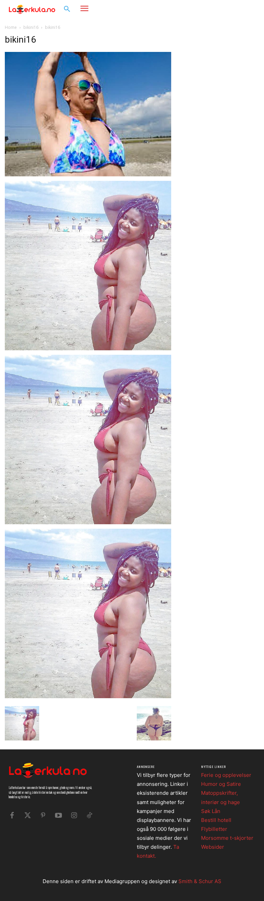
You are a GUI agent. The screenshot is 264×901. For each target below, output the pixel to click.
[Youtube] (58, 815)
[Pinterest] (43, 815)
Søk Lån (210, 811)
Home (11, 27)
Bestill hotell (216, 820)
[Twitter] (27, 815)
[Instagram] (238, 8)
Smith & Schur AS (199, 881)
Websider (212, 847)
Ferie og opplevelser (226, 775)
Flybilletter (214, 829)
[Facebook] (228, 8)
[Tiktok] (89, 815)
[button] (67, 9)
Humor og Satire (221, 784)
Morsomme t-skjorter (227, 838)
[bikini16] (88, 174)
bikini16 (30, 27)
